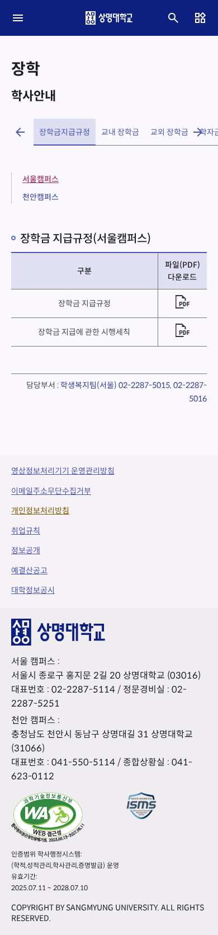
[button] (20, 132)
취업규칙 (25, 531)
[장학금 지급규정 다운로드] (182, 301)
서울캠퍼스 (40, 179)
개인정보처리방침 (40, 511)
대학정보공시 (33, 590)
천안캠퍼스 (40, 197)
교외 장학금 (169, 132)
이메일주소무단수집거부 (51, 491)
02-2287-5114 (83, 689)
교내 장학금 (120, 132)
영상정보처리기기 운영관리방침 (63, 471)
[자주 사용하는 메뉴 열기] (200, 17)
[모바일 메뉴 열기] (17, 17)
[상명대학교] (109, 17)
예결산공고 (29, 570)
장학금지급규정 (64, 132)
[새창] (47, 816)
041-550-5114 (83, 762)
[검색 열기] (173, 17)
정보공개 (25, 550)
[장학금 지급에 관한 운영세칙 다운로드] (182, 330)
